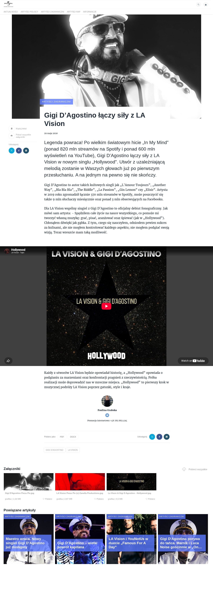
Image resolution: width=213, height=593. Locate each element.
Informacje (89, 12)
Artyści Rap (73, 12)
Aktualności (11, 12)
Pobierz (48, 499)
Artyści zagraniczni (52, 12)
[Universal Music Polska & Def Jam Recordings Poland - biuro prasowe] (8, 7)
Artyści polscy (29, 12)
